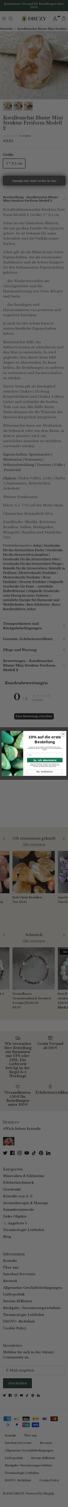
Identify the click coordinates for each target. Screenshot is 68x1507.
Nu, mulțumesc (44, 772)
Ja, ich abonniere (44, 760)
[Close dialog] (63, 734)
